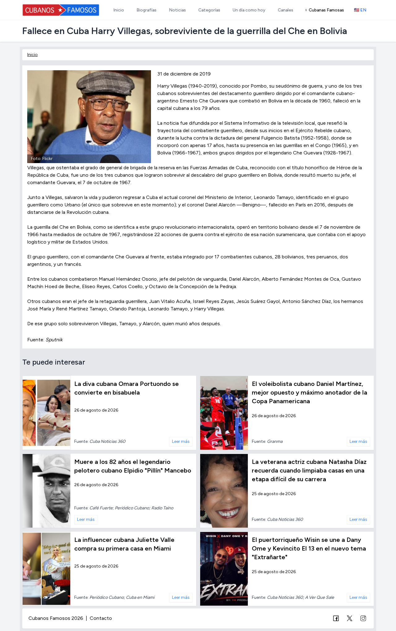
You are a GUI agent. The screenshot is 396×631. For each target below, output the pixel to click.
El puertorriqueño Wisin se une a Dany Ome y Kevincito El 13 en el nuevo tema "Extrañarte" (309, 548)
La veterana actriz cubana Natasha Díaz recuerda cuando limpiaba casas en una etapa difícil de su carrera (309, 470)
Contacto (101, 618)
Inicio (32, 54)
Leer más (181, 441)
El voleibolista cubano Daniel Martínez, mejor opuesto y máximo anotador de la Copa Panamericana (309, 392)
